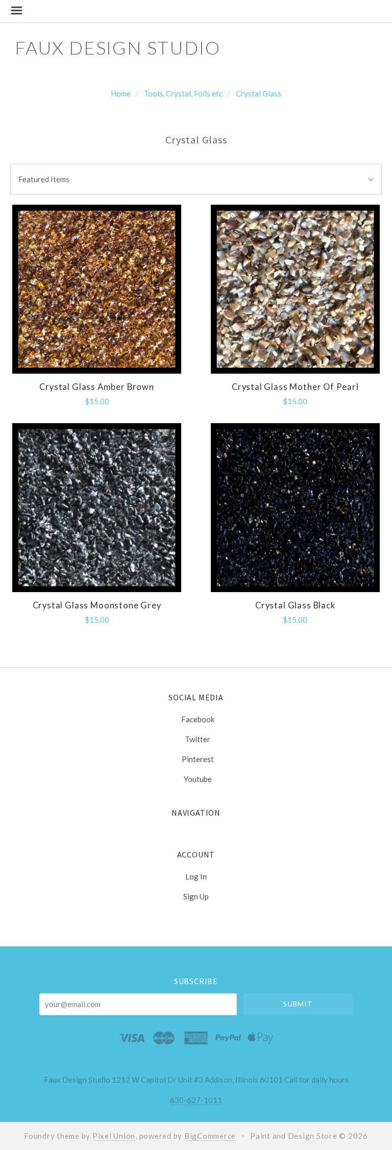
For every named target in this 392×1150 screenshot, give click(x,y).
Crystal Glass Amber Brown (96, 387)
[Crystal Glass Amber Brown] (96, 289)
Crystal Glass (258, 93)
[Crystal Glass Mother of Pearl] (295, 289)
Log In (196, 876)
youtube (198, 778)
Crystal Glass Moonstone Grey (97, 605)
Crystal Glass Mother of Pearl (295, 387)
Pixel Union (113, 1135)
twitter (197, 739)
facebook (197, 719)
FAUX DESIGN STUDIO (117, 47)
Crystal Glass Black (295, 605)
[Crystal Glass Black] (295, 507)
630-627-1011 (196, 1100)
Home (121, 93)
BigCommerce (210, 1135)
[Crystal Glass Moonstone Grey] (96, 507)
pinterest (198, 759)
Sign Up (196, 896)
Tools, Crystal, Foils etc (183, 93)
